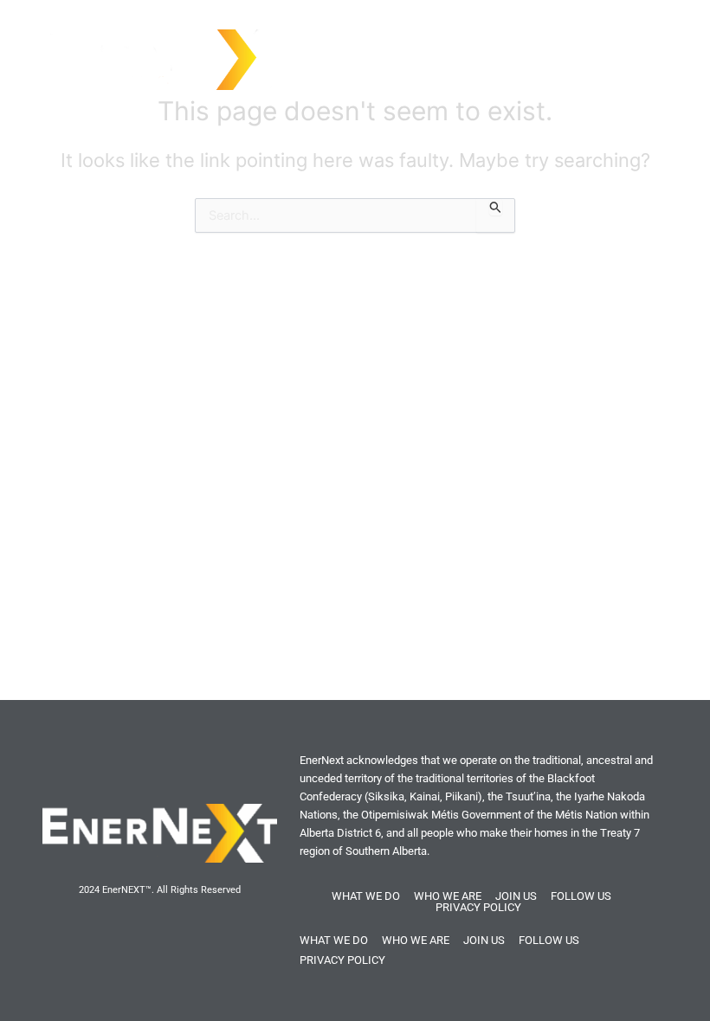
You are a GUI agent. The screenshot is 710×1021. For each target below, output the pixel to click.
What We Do (536, 49)
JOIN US (516, 896)
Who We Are (434, 49)
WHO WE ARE (447, 896)
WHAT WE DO (366, 896)
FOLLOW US (581, 896)
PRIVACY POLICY (478, 907)
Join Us (623, 49)
